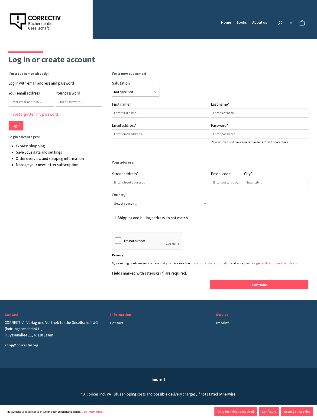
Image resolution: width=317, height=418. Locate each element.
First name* (121, 104)
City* (248, 173)
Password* (219, 125)
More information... (92, 411)
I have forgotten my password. (34, 114)
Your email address (24, 93)
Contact (116, 323)
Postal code (221, 173)
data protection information (211, 263)
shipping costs (134, 394)
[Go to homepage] (35, 22)
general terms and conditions (276, 263)
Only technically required (235, 411)
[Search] (279, 23)
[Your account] (291, 23)
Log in (16, 126)
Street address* (125, 173)
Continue (259, 284)
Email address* (124, 125)
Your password (68, 93)
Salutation (121, 83)
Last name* (220, 104)
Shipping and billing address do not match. (152, 217)
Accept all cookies (297, 411)
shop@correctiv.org (22, 345)
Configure (269, 411)
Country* (119, 194)
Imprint (222, 323)
